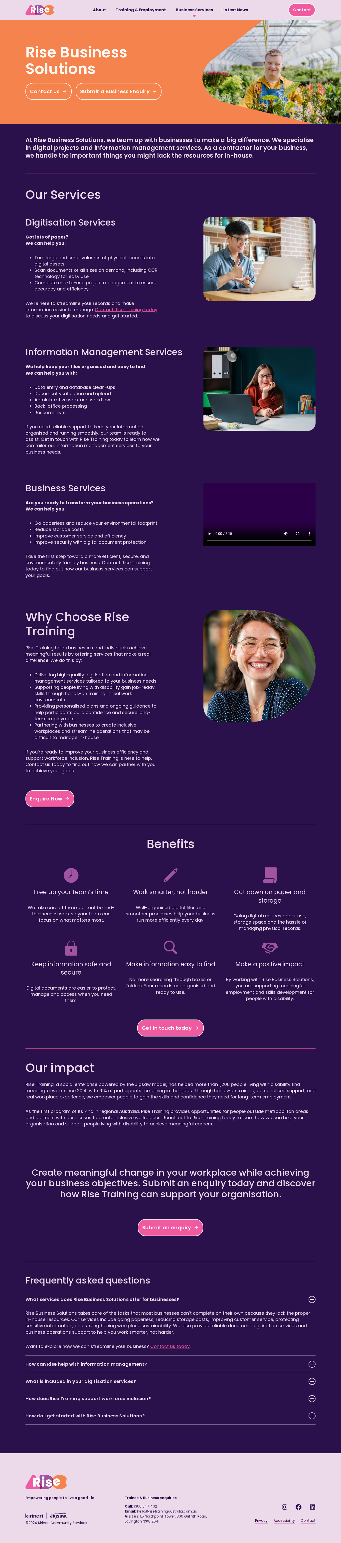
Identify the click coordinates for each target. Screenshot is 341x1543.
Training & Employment (141, 10)
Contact (302, 10)
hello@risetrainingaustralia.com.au (167, 1511)
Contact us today (170, 1346)
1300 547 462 (145, 1506)
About (99, 10)
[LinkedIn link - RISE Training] (313, 1507)
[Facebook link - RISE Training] (299, 1507)
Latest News (235, 10)
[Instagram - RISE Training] (285, 1507)
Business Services (194, 10)
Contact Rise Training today (126, 309)
